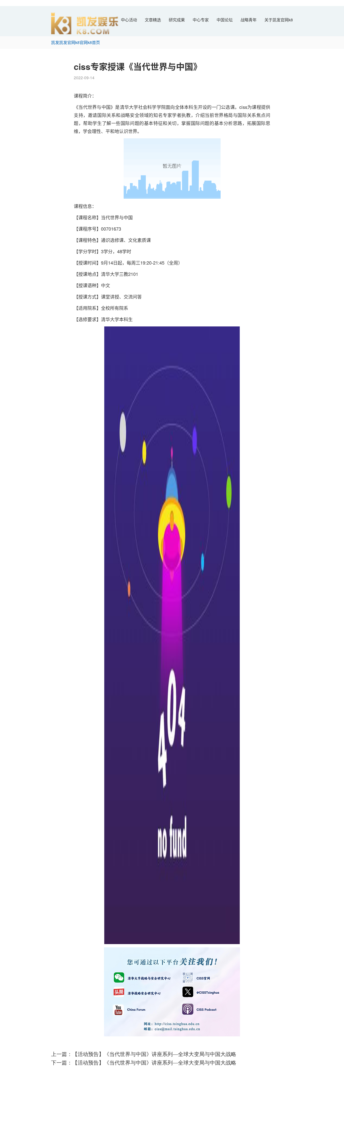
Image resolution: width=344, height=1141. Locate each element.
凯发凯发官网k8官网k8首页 (75, 42)
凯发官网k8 (61, 1075)
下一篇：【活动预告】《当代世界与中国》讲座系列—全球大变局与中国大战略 (143, 1063)
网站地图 (8, 1138)
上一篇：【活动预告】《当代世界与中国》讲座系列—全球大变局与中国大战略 (143, 1054)
